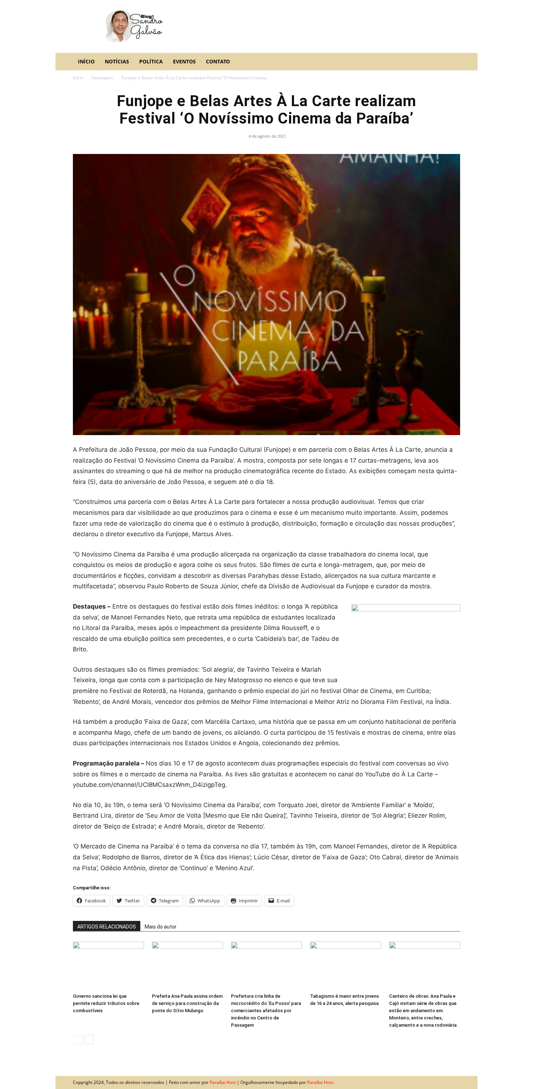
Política (151, 61)
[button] (451, 62)
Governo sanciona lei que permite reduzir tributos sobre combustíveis (106, 1003)
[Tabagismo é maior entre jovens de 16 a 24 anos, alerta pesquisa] (345, 966)
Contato (218, 61)
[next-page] (89, 1039)
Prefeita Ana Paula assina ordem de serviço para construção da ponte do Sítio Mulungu (187, 1003)
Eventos (184, 61)
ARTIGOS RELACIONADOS (106, 927)
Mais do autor (161, 927)
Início (86, 61)
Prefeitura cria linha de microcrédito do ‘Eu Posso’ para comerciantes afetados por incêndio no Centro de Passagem (266, 1010)
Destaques (102, 78)
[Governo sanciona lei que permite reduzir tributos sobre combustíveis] (108, 966)
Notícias (117, 61)
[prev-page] (77, 1039)
